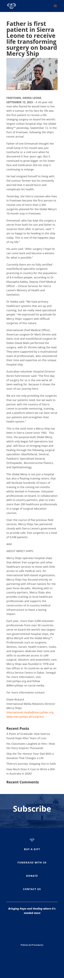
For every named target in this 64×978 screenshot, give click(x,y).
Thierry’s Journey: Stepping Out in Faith (31, 763)
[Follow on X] (26, 933)
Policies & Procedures (32, 944)
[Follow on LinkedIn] (38, 933)
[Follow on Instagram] (33, 924)
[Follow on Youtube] (45, 924)
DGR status (48, 957)
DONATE (32, 875)
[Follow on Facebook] (21, 924)
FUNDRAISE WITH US (32, 862)
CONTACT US (32, 889)
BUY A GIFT (32, 849)
